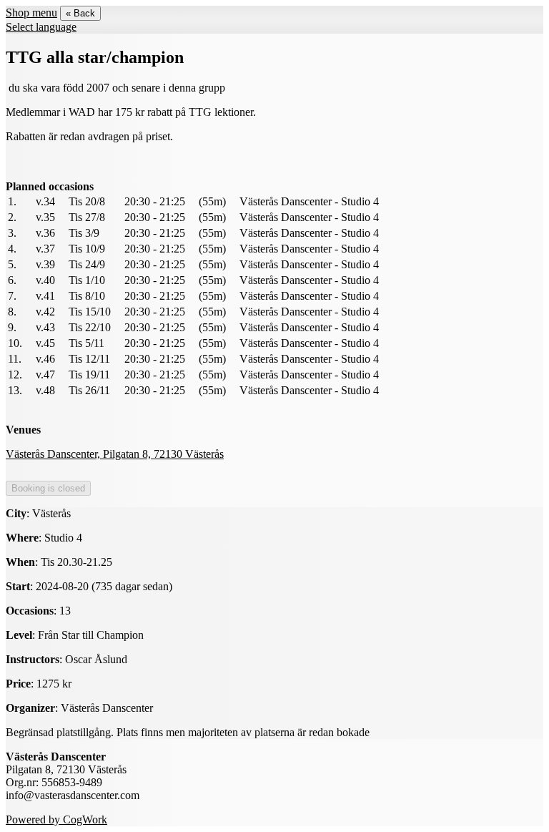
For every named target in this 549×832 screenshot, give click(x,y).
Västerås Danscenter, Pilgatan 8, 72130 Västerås (115, 454)
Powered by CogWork (56, 819)
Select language (41, 27)
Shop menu (31, 12)
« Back (80, 13)
